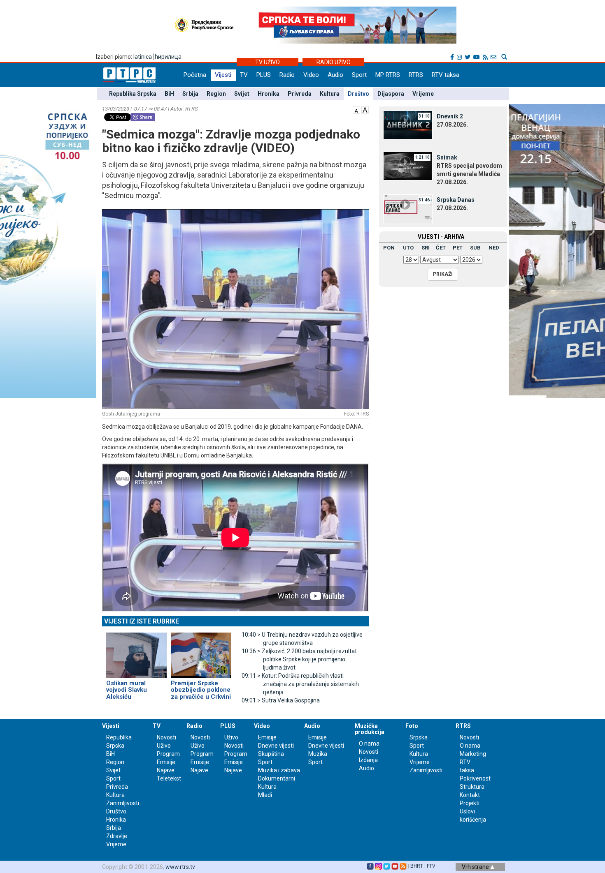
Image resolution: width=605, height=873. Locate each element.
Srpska (419, 737)
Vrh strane (476, 867)
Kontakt (470, 795)
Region (216, 93)
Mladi (265, 795)
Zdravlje (116, 836)
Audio (335, 75)
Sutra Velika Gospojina (281, 700)
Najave (166, 770)
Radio (287, 75)
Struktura (472, 786)
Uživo (164, 745)
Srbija (190, 93)
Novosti (166, 737)
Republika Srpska (132, 93)
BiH (169, 93)
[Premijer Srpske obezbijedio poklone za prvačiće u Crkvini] (201, 651)
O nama (369, 743)
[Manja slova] (356, 109)
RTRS (416, 75)
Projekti (469, 803)
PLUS (263, 75)
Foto (411, 726)
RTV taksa (445, 75)
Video (311, 75)
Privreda (300, 93)
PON (389, 248)
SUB (475, 248)
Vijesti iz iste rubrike (141, 621)
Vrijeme (423, 93)
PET (458, 248)
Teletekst (169, 778)
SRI (425, 248)
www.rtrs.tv (180, 867)
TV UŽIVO (267, 62)
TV (244, 75)
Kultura (330, 93)
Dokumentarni (276, 778)
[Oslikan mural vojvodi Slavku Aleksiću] (136, 651)
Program (168, 754)
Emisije (166, 762)
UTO (408, 248)
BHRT (416, 866)
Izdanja (368, 760)
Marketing (473, 754)
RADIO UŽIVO (333, 62)
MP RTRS (387, 75)
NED (494, 248)
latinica (142, 56)
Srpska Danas (456, 199)
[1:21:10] (408, 165)
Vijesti (223, 75)
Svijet (241, 93)
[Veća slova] (365, 109)
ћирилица (168, 56)
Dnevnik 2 (450, 116)
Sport (359, 75)
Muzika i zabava (279, 770)
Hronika (268, 93)
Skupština (271, 754)
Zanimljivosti (122, 803)
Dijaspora (390, 93)
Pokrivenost (475, 778)
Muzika (317, 754)
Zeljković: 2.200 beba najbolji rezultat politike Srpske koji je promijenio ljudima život (299, 659)
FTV (431, 866)
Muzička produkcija (369, 729)
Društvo (358, 93)
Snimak (447, 157)
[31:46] (408, 208)
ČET (441, 248)
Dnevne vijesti (276, 745)
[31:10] (408, 124)
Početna (195, 75)
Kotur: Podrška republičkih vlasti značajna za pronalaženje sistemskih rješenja (300, 683)
